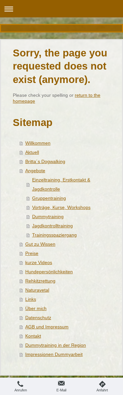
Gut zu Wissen (40, 244)
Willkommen (38, 143)
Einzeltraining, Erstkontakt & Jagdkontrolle (61, 184)
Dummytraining (48, 216)
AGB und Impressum (47, 326)
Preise (31, 253)
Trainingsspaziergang (54, 235)
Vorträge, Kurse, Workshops (61, 207)
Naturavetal (37, 290)
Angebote (35, 170)
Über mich (36, 308)
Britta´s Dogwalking (45, 161)
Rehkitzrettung (40, 280)
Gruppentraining (49, 198)
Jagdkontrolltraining (52, 225)
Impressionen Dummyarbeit (54, 354)
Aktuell (32, 152)
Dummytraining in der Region (55, 345)
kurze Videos (38, 262)
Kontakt (33, 336)
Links (30, 299)
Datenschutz (38, 317)
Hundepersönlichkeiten (49, 271)
